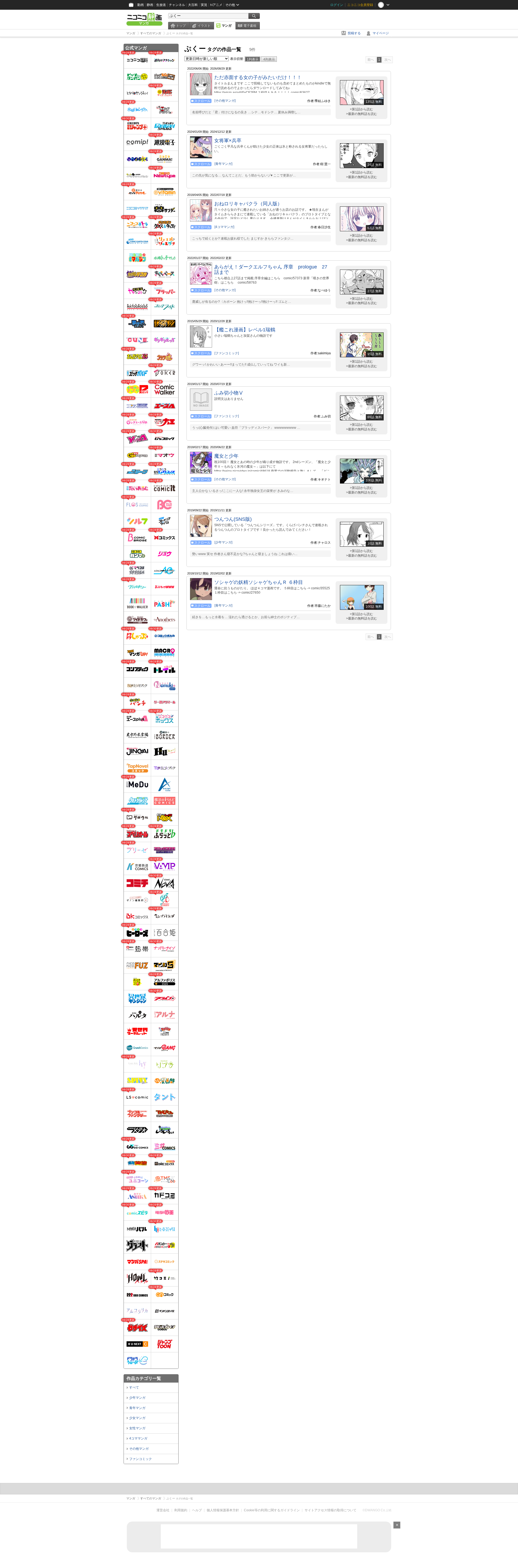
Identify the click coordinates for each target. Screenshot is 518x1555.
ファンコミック (140, 1459)
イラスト (203, 26)
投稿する (354, 33)
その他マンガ (139, 1449)
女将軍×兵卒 (227, 140)
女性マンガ (137, 1428)
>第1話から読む (361, 109)
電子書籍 (249, 26)
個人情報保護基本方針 (223, 1510)
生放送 (161, 4)
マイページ (381, 33)
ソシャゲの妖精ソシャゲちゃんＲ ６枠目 (258, 582)
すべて (134, 1387)
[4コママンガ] (224, 227)
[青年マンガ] (223, 164)
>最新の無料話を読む (361, 114)
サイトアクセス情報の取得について (330, 1510)
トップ (181, 26)
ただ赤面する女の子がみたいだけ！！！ (258, 77)
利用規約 (180, 1510)
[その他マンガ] (225, 101)
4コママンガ (138, 1438)
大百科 (193, 4)
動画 (140, 4)
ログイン (336, 4)
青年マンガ (137, 1408)
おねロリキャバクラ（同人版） (248, 203)
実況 (204, 4)
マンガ (226, 26)
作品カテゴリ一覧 (144, 1378)
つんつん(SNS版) (233, 519)
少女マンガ (137, 1418)
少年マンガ (137, 1398)
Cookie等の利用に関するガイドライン (272, 1510)
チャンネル (177, 4)
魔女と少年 (226, 456)
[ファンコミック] (226, 353)
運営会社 (162, 1510)
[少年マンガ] (223, 542)
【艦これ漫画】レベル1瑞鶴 (244, 329)
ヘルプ (197, 1510)
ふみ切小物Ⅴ (228, 393)
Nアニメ (216, 4)
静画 (150, 4)
